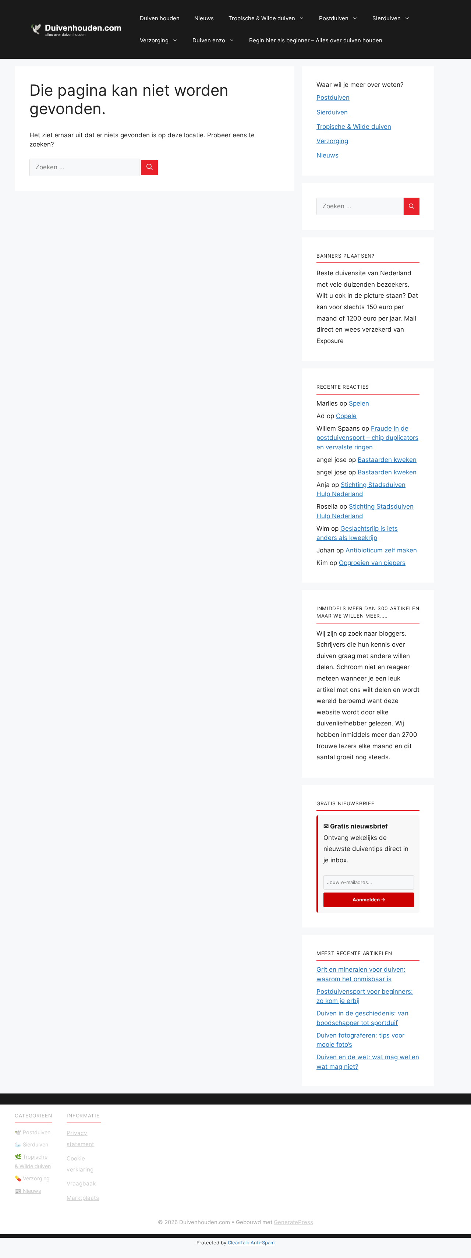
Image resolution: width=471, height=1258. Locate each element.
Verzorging (154, 40)
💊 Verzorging (32, 1178)
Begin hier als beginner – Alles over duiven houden (315, 40)
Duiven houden (160, 18)
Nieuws (204, 18)
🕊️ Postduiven (32, 1132)
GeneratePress (293, 1222)
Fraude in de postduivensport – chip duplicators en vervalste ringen (367, 438)
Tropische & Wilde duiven (262, 18)
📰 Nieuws (28, 1191)
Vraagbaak (81, 1183)
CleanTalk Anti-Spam (251, 1242)
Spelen (359, 403)
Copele (346, 416)
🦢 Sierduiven (31, 1144)
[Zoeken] (149, 167)
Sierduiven (386, 18)
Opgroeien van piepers (372, 562)
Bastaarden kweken (387, 459)
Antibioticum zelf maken (381, 550)
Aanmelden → (369, 899)
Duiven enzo (208, 40)
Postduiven (333, 18)
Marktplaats (83, 1197)
